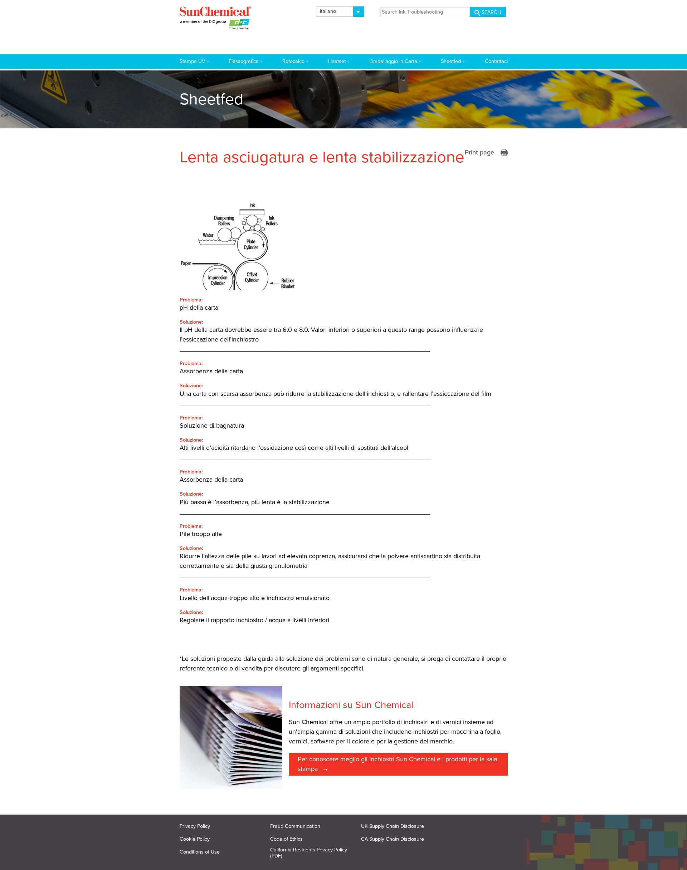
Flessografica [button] (244, 61)
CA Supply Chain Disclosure (392, 839)
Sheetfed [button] (451, 61)
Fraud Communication (295, 826)
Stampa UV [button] (192, 61)
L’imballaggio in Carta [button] (393, 61)
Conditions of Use (200, 852)
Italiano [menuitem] (328, 11)
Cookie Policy (195, 839)
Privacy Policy (195, 826)
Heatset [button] (337, 61)
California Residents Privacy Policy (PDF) (308, 853)
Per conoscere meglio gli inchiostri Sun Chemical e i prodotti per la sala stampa (397, 764)
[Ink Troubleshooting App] (215, 19)
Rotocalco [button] (293, 61)
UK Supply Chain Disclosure (392, 826)
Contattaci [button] (496, 61)
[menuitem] (340, 11)
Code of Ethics (286, 839)
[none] (340, 11)
